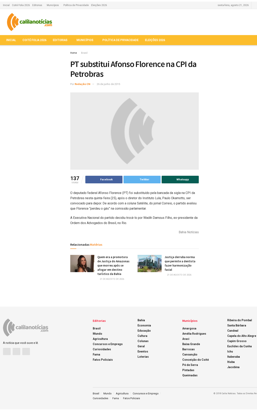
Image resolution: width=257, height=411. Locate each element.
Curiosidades (102, 349)
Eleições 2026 (99, 5)
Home (73, 53)
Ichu (230, 351)
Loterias (143, 356)
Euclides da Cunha (239, 346)
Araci (185, 338)
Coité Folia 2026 (21, 5)
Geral (141, 346)
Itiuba (231, 362)
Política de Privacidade (76, 5)
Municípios (53, 5)
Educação (144, 330)
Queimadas (190, 375)
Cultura (142, 335)
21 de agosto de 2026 (111, 279)
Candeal (232, 330)
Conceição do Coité (195, 359)
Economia (144, 325)
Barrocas (188, 349)
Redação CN (82, 84)
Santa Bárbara (236, 325)
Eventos (143, 351)
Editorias (37, 5)
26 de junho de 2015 (108, 84)
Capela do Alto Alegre (241, 335)
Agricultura (100, 338)
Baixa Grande (191, 344)
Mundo (97, 333)
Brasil (84, 53)
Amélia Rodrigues (194, 333)
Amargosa (189, 328)
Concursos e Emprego (108, 344)
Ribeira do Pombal (239, 320)
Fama (96, 354)
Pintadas (188, 370)
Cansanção (189, 354)
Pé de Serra (190, 365)
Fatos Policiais (103, 359)
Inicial (6, 5)
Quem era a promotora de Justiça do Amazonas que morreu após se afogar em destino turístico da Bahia (113, 265)
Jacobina (233, 367)
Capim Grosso (237, 341)
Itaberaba (233, 356)
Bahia (141, 320)
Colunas (143, 341)
